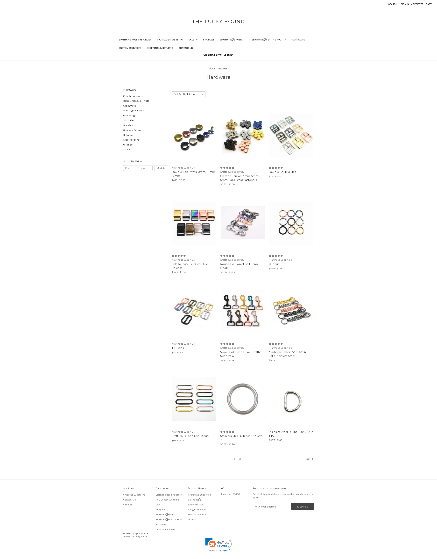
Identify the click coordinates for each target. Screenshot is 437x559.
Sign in (405, 4)
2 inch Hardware (133, 96)
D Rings (128, 134)
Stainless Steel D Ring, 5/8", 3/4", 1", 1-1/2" (291, 433)
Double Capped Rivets (136, 100)
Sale (191, 39)
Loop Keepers (131, 139)
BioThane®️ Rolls (231, 39)
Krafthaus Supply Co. (199, 494)
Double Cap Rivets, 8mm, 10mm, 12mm (193, 173)
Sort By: (177, 94)
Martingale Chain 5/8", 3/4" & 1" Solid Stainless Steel (289, 354)
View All (192, 519)
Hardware (298, 39)
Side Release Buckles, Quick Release (190, 266)
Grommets (129, 105)
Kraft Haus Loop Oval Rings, (190, 436)
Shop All (208, 39)
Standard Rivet (196, 504)
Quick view (191, 128)
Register (418, 4)
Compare (193, 134)
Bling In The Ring (197, 509)
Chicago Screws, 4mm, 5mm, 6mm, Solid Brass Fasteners (239, 178)
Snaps (127, 149)
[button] (218, 545)
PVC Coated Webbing (170, 39)
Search (392, 4)
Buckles (128, 125)
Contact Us (186, 47)
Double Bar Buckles (282, 171)
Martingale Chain (133, 110)
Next (308, 459)
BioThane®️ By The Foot (267, 39)
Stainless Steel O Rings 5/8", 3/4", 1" (241, 437)
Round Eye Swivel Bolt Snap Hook (239, 266)
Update (161, 168)
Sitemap (127, 504)
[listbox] (194, 94)
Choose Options (194, 140)
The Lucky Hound (197, 514)
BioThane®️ (194, 499)
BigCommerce (141, 533)
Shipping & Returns (160, 47)
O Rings (128, 144)
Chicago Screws (132, 130)
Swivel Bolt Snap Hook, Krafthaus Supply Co (242, 354)
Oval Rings (129, 115)
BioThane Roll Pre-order (135, 39)
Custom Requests (130, 47)
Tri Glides (129, 120)
